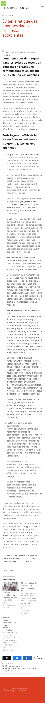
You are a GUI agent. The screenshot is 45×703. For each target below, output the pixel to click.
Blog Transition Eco (15, 8)
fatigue (9, 671)
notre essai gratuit (25, 529)
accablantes (16, 669)
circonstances (25, 669)
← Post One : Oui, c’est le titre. (15, 555)
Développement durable (13, 666)
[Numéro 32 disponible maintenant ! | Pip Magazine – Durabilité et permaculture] (11, 633)
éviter (4, 671)
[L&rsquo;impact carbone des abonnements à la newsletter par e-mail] (30, 598)
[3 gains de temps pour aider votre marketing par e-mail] (10, 586)
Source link (7, 570)
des (36, 669)
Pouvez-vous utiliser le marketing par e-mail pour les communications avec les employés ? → (20, 558)
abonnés (8, 669)
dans (32, 669)
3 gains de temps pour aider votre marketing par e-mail (10, 594)
